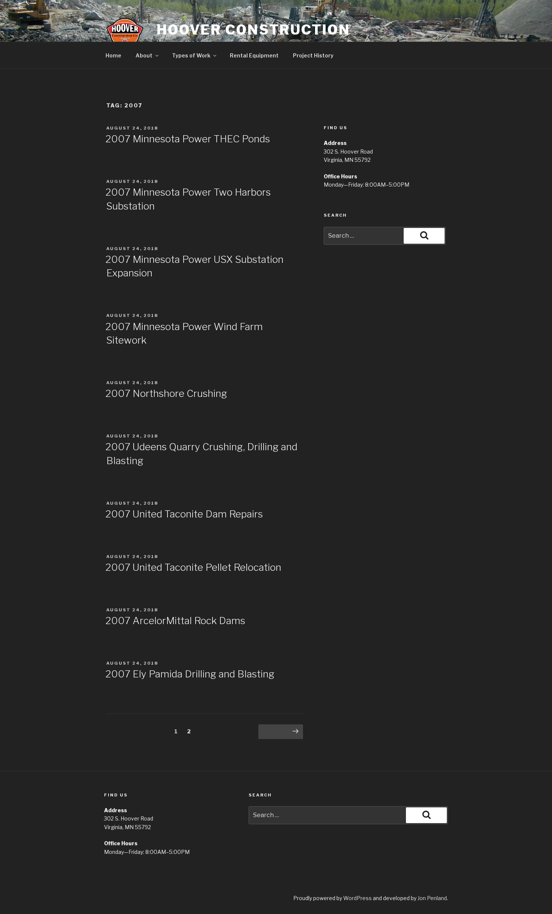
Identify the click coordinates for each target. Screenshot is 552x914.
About (144, 55)
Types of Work (191, 55)
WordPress (357, 898)
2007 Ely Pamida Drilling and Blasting (190, 674)
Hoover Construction (253, 29)
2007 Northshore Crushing (166, 393)
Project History (313, 55)
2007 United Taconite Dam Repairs (184, 514)
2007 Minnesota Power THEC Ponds (188, 139)
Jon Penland (432, 898)
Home (113, 55)
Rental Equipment (254, 55)
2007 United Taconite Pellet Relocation (193, 567)
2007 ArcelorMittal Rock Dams (175, 620)
